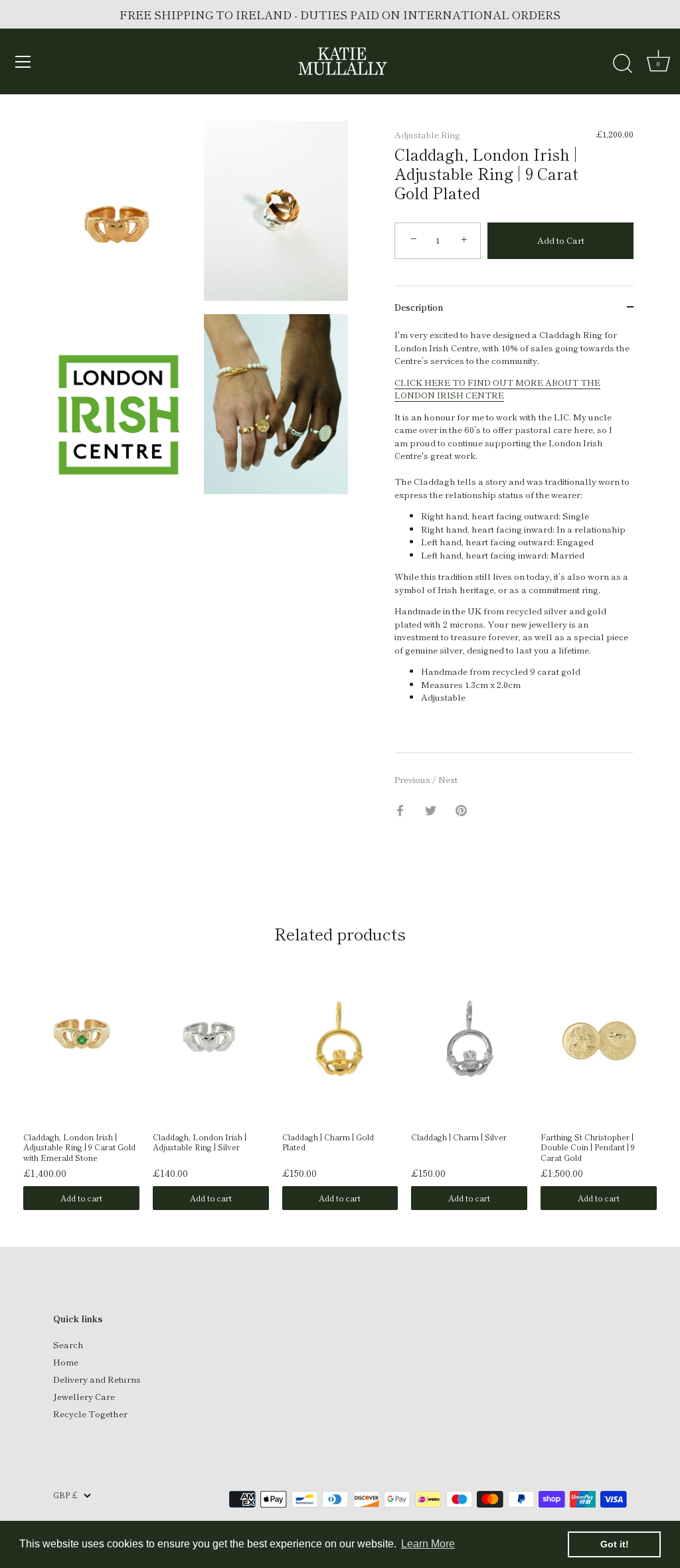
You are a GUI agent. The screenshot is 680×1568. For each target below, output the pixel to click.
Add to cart (81, 1197)
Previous (413, 779)
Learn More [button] (428, 1543)
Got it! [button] (614, 1544)
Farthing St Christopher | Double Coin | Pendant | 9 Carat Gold (588, 1147)
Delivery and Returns (97, 1379)
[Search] (622, 63)
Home (65, 1361)
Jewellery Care (84, 1396)
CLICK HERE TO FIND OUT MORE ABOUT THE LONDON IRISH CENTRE (497, 389)
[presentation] (9, 1058)
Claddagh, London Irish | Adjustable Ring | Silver (199, 1142)
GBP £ (65, 1495)
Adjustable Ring (427, 134)
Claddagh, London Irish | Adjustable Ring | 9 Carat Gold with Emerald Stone (79, 1147)
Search (68, 1344)
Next (448, 779)
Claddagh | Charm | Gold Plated (328, 1142)
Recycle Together (90, 1413)
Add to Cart (560, 240)
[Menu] (23, 61)
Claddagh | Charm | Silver (459, 1137)
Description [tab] (419, 307)
